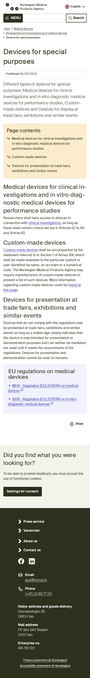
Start (7, 29)
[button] (22, 491)
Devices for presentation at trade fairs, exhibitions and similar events (41, 169)
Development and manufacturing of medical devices (36, 33)
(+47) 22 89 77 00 (38, 594)
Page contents (24, 130)
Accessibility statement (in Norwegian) (45, 665)
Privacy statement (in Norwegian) (45, 660)
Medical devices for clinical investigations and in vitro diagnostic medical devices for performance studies (47, 144)
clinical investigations (44, 223)
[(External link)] (21, 561)
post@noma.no (36, 580)
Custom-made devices (29, 157)
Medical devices (23, 29)
